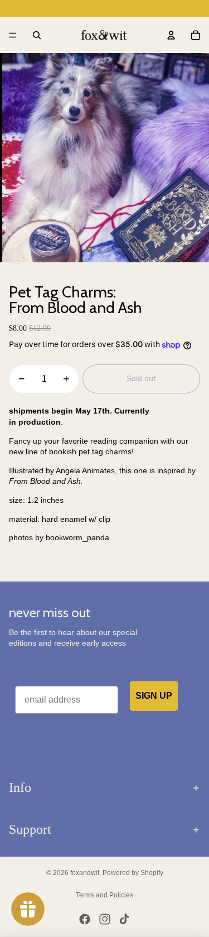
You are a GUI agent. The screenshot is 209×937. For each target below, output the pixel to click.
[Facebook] (84, 919)
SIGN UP (153, 695)
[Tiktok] (124, 919)
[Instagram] (104, 919)
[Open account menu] (171, 35)
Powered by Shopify (133, 873)
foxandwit (84, 873)
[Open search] (37, 35)
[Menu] (13, 35)
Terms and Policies (104, 895)
